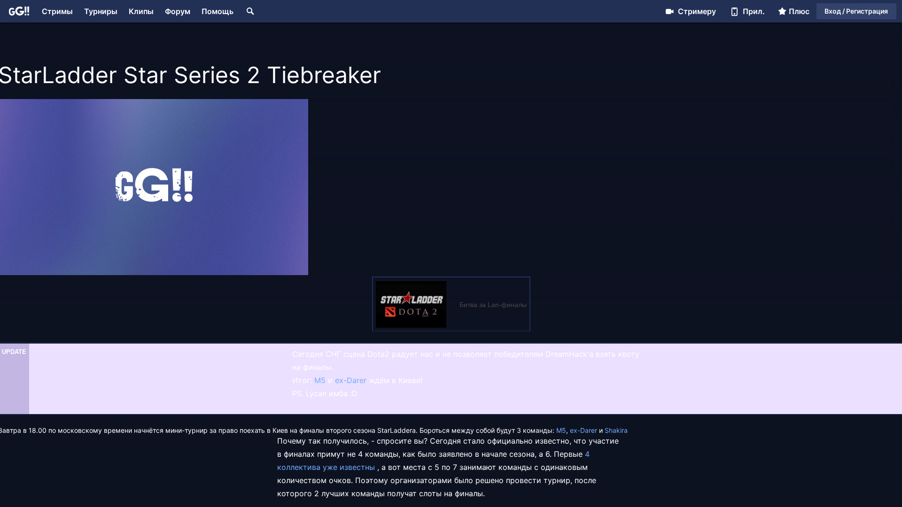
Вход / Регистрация (856, 11)
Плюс (799, 11)
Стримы (57, 11)
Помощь (217, 11)
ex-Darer (350, 380)
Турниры (100, 11)
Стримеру (697, 11)
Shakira (616, 430)
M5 (320, 380)
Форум (177, 11)
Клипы (141, 11)
